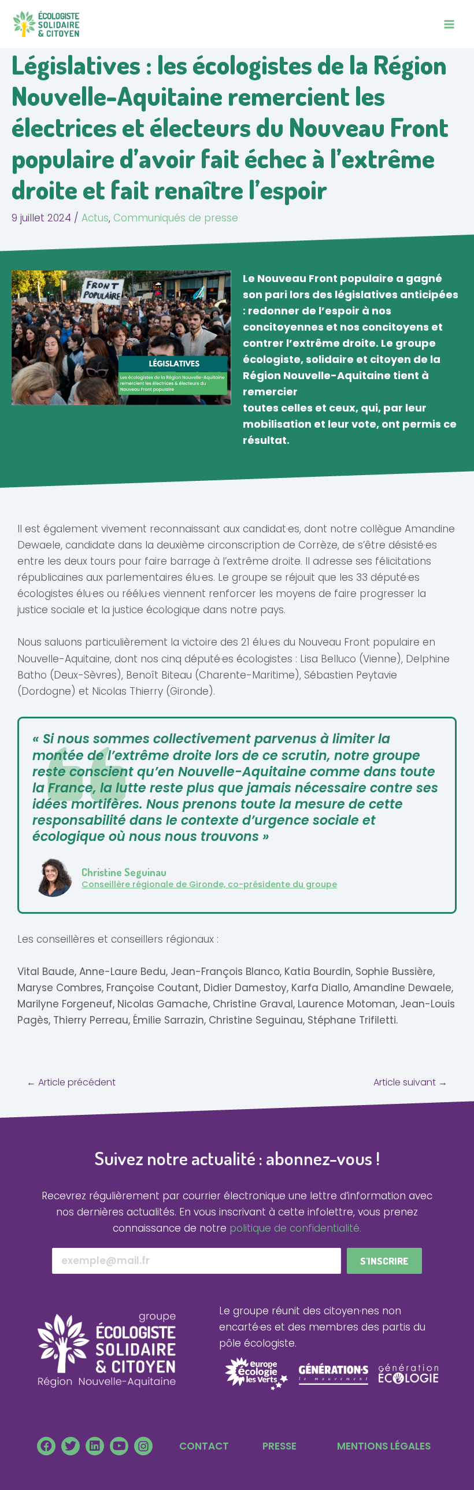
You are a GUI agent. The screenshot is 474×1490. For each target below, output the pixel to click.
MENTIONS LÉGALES (384, 1446)
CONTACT (204, 1446)
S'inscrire (384, 1261)
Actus (95, 218)
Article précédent (71, 1082)
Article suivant (410, 1082)
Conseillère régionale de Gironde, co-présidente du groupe (209, 884)
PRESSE (279, 1446)
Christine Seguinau (124, 872)
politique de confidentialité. (295, 1228)
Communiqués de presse (175, 218)
